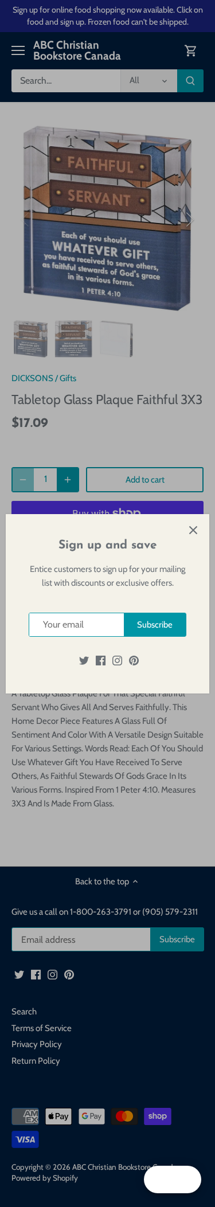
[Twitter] (84, 660)
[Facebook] (100, 660)
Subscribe (155, 625)
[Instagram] (117, 660)
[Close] (193, 530)
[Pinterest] (134, 660)
